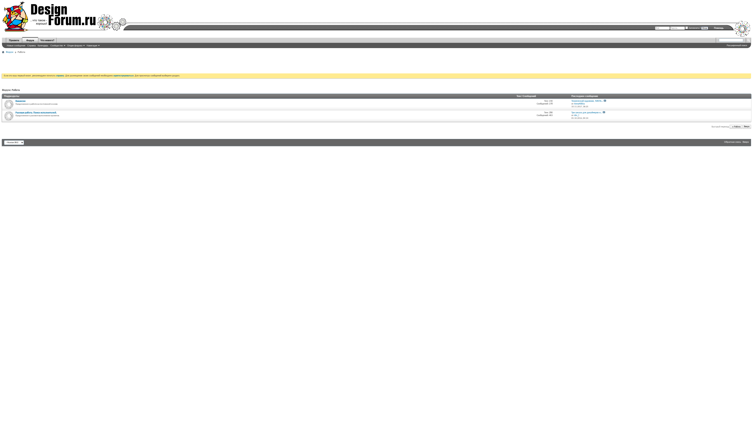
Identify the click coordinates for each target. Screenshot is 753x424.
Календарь (43, 45)
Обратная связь (732, 142)
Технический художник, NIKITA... (587, 101)
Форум (30, 40)
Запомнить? (694, 28)
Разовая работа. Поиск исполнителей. (36, 112)
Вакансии (20, 101)
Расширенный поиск (737, 45)
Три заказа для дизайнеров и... (586, 112)
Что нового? (47, 40)
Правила (14, 40)
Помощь (719, 28)
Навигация (92, 45)
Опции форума (74, 45)
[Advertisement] (73, 63)
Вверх (746, 127)
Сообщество (56, 45)
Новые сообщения (16, 45)
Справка (31, 45)
